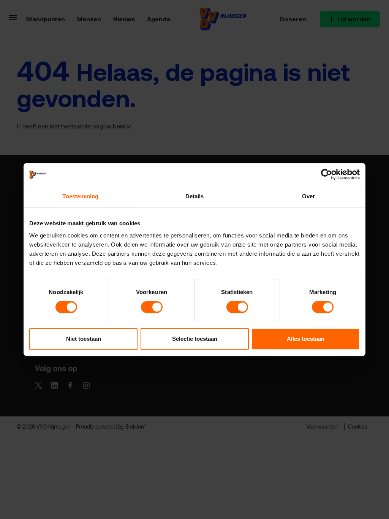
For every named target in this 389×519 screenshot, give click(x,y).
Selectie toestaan (194, 338)
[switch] (152, 307)
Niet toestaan (83, 338)
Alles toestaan (305, 338)
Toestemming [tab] (80, 196)
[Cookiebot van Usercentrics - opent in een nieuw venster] (326, 174)
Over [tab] (308, 196)
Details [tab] (194, 196)
